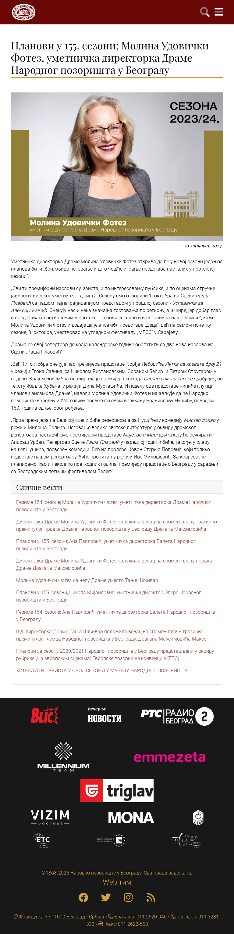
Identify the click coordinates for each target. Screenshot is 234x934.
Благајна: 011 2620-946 (140, 917)
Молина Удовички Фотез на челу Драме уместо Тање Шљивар (87, 580)
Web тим (117, 882)
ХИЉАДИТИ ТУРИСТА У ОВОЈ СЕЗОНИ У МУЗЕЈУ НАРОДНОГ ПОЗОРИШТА (101, 671)
